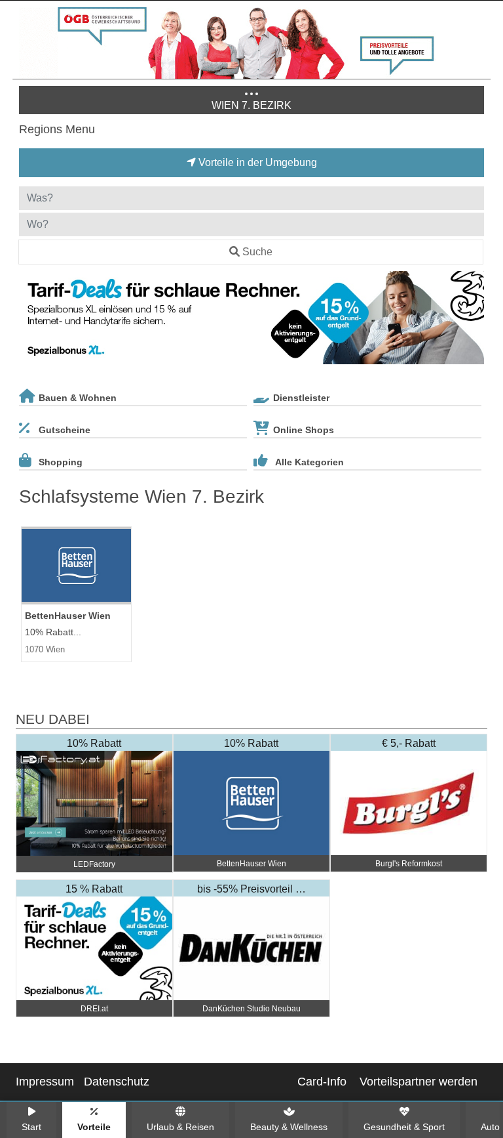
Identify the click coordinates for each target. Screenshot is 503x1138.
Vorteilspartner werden (418, 1081)
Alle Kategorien (309, 462)
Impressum (45, 1081)
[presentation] (31, 320)
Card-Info (321, 1081)
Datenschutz (116, 1081)
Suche (257, 251)
